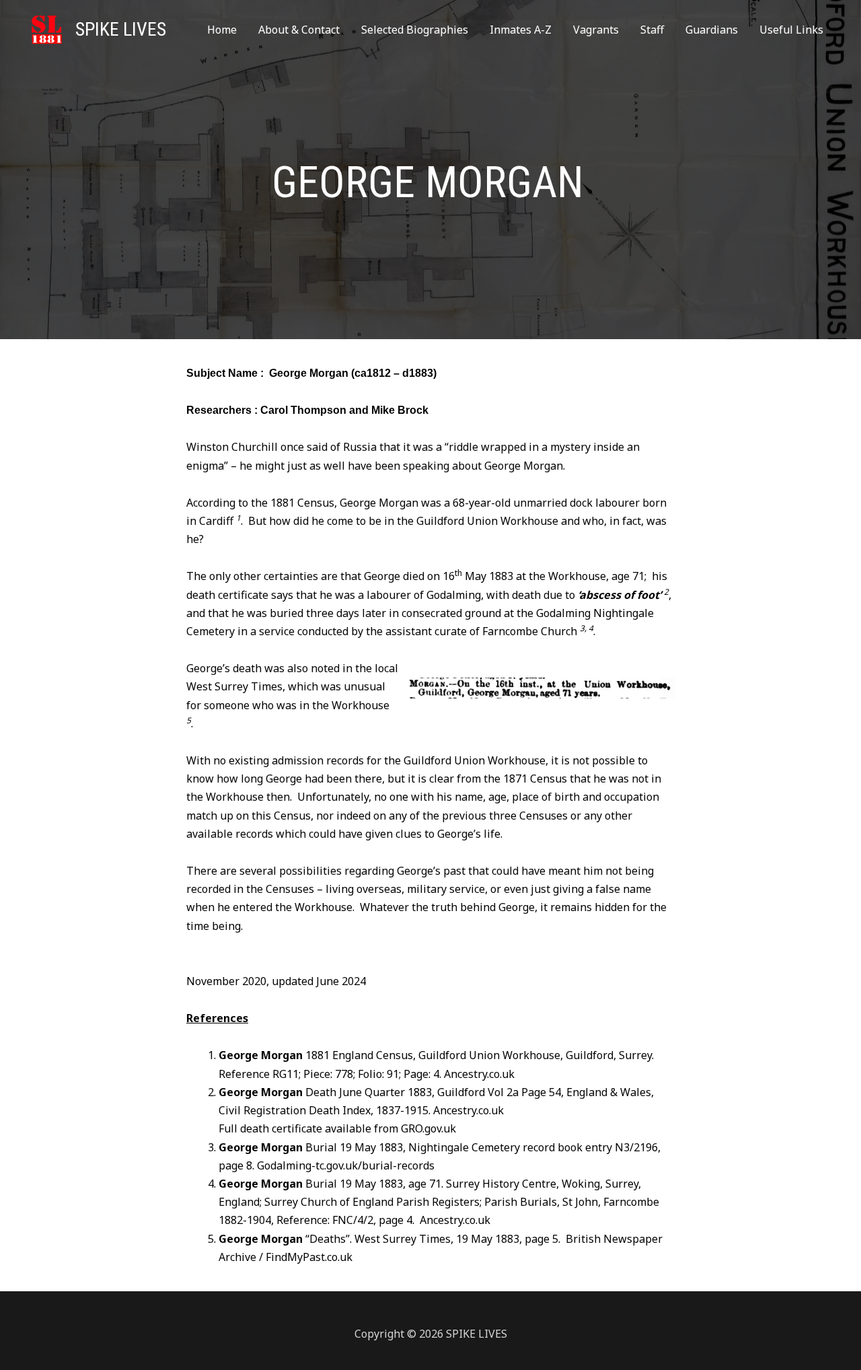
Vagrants (596, 29)
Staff (652, 29)
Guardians (711, 29)
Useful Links (791, 29)
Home (222, 29)
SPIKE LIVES (120, 29)
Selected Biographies (414, 29)
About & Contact (299, 29)
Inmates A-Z (521, 29)
